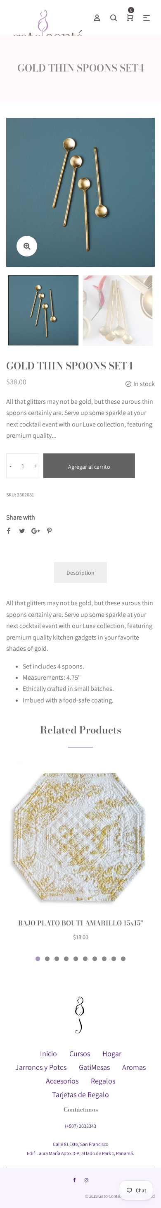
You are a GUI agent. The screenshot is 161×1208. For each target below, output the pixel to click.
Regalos (103, 1081)
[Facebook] (74, 1180)
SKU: (11, 494)
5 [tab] (75, 958)
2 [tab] (47, 958)
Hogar (111, 1053)
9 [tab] (113, 958)
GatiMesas (94, 1067)
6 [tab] (85, 958)
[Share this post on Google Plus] (35, 531)
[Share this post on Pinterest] (49, 531)
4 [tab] (66, 958)
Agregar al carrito (89, 466)
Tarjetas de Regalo (80, 1094)
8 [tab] (104, 958)
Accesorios (62, 1081)
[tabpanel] (80, 856)
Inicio (48, 1053)
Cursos (79, 1053)
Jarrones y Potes (40, 1067)
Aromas (134, 1067)
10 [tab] (123, 958)
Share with (20, 517)
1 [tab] (38, 958)
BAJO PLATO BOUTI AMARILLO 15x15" (80, 923)
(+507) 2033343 (80, 1126)
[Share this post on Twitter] (22, 531)
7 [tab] (94, 958)
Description (80, 572)
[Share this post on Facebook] (8, 531)
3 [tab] (56, 958)
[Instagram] (86, 1180)
